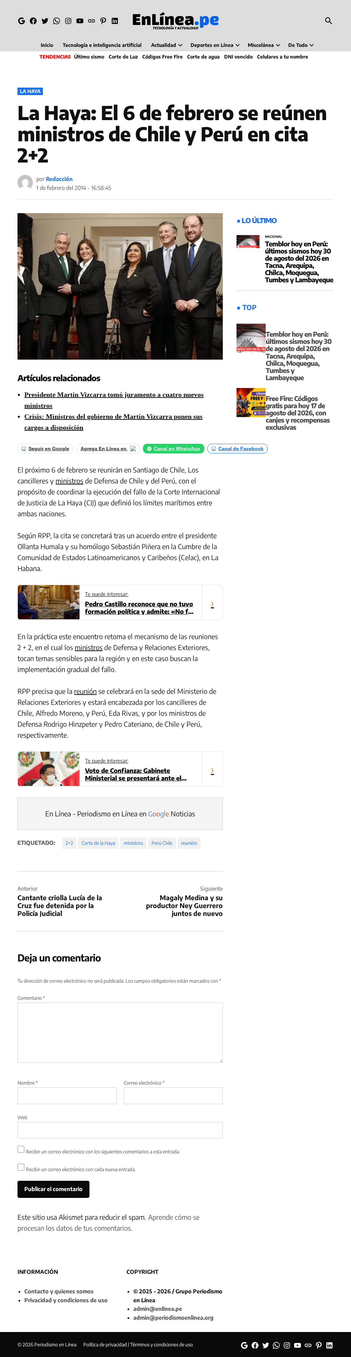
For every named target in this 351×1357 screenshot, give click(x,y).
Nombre (27, 1083)
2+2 (69, 843)
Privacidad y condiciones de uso (66, 1300)
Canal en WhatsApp (177, 448)
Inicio (47, 45)
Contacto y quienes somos (59, 1291)
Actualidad (163, 45)
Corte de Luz (123, 57)
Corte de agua (203, 57)
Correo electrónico (144, 1083)
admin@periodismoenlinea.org (173, 1317)
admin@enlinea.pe (157, 1308)
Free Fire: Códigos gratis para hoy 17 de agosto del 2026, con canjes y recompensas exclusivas (298, 412)
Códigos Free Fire (162, 57)
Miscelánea (261, 45)
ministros (69, 480)
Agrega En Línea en (104, 448)
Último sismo (89, 57)
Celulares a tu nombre (282, 57)
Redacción (59, 179)
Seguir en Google (48, 448)
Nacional (273, 236)
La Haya (30, 91)
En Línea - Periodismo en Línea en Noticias (120, 813)
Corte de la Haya (98, 843)
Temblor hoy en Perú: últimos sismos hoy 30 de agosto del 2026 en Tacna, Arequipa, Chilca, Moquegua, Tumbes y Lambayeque (299, 262)
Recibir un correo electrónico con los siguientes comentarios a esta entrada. (103, 1151)
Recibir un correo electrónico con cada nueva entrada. (81, 1169)
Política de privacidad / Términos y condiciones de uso (138, 1344)
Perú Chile (162, 843)
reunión (85, 691)
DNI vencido (238, 57)
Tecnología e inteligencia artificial (102, 45)
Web (22, 1117)
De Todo (297, 45)
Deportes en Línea (212, 45)
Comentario (31, 998)
